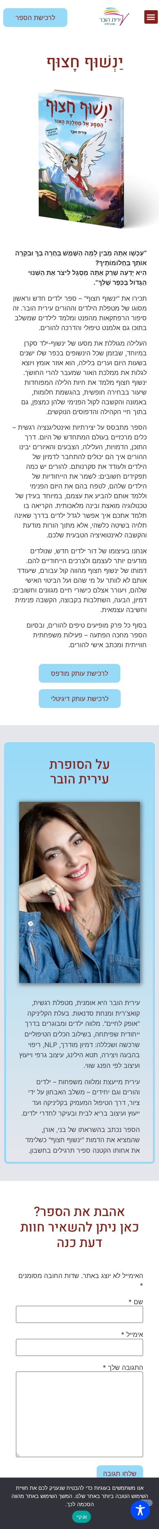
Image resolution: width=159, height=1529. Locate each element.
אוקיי (81, 1516)
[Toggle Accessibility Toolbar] (140, 1510)
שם (135, 1301)
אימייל (132, 1334)
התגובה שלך (123, 1367)
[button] (151, 17)
